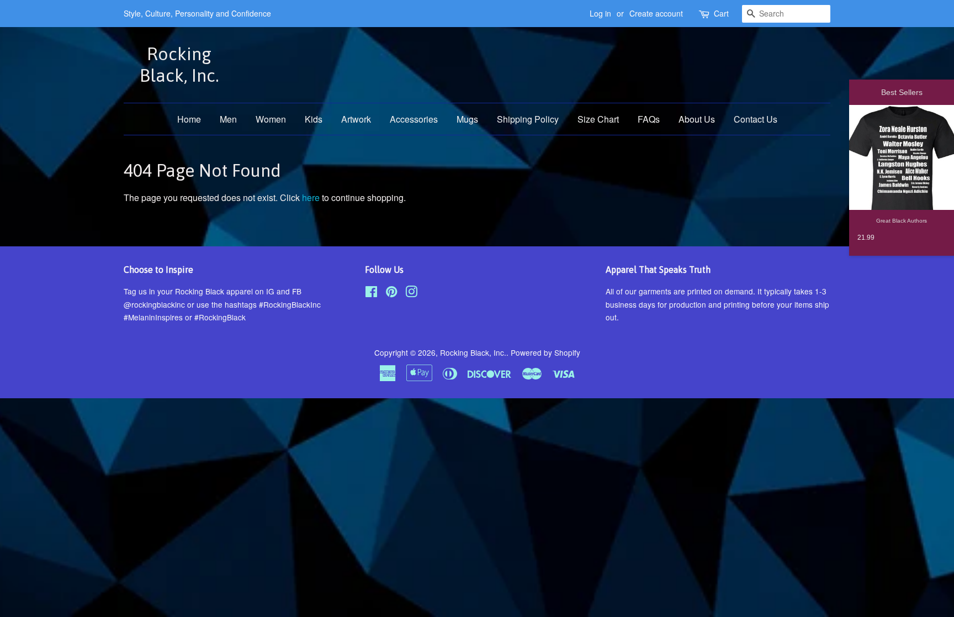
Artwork (356, 119)
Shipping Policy (528, 119)
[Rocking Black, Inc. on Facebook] (371, 293)
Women (271, 119)
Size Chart (598, 119)
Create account (656, 13)
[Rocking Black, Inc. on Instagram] (411, 293)
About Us (697, 119)
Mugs (467, 119)
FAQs (649, 119)
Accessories (414, 119)
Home (189, 119)
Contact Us (755, 119)
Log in (600, 13)
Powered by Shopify (545, 352)
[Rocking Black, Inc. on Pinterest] (391, 293)
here (311, 197)
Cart (721, 13)
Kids (313, 119)
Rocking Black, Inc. (179, 64)
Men (228, 119)
